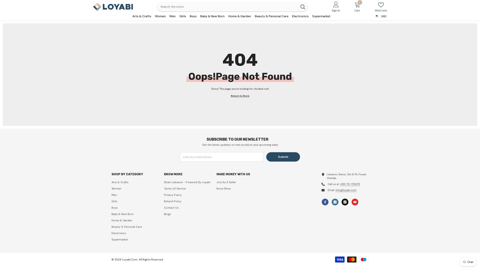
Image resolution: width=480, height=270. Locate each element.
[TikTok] (345, 202)
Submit (283, 157)
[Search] (232, 6)
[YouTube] (354, 202)
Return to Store (240, 95)
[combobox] (227, 6)
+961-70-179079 (350, 184)
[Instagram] (335, 202)
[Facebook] (325, 202)
